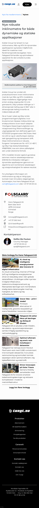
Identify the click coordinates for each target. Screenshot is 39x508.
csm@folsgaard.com (10, 184)
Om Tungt (19, 475)
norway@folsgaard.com (18, 217)
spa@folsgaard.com (22, 247)
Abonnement (19, 423)
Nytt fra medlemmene (11, 15)
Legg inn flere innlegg (19, 387)
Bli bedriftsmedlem (19, 427)
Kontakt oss (19, 467)
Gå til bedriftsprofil (16, 224)
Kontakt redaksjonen (19, 463)
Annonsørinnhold (19, 453)
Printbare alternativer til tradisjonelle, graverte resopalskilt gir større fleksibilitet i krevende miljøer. (19, 305)
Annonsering (19, 431)
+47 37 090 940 (14, 220)
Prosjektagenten (20, 434)
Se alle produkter (19, 438)
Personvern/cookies (19, 449)
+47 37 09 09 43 (20, 244)
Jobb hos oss (19, 471)
